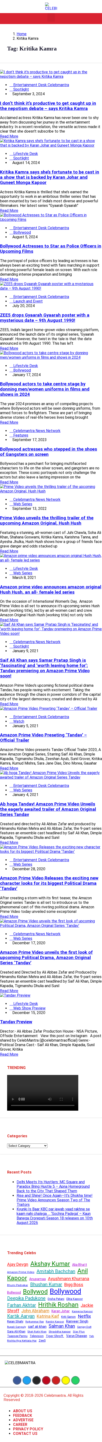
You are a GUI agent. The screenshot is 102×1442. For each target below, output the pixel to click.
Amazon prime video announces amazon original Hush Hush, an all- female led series (50, 589)
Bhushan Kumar (46, 1284)
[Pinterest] (46, 1380)
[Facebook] (17, 1380)
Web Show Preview (29, 1008)
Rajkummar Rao (34, 1321)
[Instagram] (36, 1380)
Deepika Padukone (26, 1298)
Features (20, 435)
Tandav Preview (16, 1021)
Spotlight (20, 89)
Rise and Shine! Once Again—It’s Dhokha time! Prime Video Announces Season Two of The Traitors (55, 1200)
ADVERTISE (23, 1420)
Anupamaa (37, 1279)
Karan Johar (60, 1311)
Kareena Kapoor (82, 1311)
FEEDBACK (22, 1415)
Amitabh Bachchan (56, 1271)
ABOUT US (22, 1411)
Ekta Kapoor (74, 1299)
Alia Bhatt (79, 1265)
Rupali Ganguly (16, 1326)
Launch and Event (27, 301)
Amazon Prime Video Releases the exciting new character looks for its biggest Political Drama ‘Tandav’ (49, 883)
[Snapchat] (65, 1380)
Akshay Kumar (50, 1263)
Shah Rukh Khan (37, 1331)
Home (22, 34)
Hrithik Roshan (58, 1304)
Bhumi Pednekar (17, 1285)
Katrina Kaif (48, 1316)
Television (37, 1336)
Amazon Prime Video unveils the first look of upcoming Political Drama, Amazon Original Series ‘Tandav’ (46, 957)
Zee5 (42, 1340)
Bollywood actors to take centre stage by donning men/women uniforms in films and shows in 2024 (44, 389)
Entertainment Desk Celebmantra (40, 85)
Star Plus (79, 1331)
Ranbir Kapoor (55, 1321)
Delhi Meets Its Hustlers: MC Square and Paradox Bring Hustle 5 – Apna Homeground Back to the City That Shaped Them (53, 1186)
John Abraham (35, 1310)
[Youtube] (56, 1380)
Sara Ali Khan (16, 1331)
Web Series (22, 504)
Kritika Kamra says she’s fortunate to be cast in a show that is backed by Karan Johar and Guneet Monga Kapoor (49, 177)
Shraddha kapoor (60, 1331)
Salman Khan (62, 1326)
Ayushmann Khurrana (68, 1278)
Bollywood (21, 232)
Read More (9, 136)
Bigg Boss (73, 1284)
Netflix (84, 1316)
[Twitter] (27, 1380)
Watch (18, 721)
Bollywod (35, 1291)
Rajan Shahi (15, 1321)
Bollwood (14, 1292)
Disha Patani (56, 1299)
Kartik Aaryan (21, 1316)
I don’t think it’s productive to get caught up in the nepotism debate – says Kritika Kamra (48, 106)
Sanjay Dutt (84, 1326)
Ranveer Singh (77, 1321)
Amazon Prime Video (20, 1272)
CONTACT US (25, 1433)
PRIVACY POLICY (28, 1429)
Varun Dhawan (76, 1336)
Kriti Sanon (68, 1316)
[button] (51, 17)
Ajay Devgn (17, 1264)
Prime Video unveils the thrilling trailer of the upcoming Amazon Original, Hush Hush (46, 520)
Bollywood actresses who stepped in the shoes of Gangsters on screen (48, 452)
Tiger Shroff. (55, 1336)
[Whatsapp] (75, 1380)
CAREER (20, 1424)
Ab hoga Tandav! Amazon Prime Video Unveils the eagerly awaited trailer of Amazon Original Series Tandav (48, 809)
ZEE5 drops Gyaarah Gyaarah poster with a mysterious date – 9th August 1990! (44, 318)
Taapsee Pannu (17, 1336)
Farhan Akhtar (21, 1305)
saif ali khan (37, 1326)
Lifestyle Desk (25, 153)
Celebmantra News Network (36, 430)
